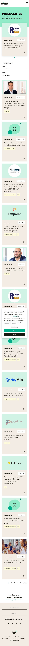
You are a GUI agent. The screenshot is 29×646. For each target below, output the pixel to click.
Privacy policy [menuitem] (7, 636)
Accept (14, 330)
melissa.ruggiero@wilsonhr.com (14, 599)
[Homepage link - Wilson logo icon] (14, 634)
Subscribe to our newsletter (13, 619)
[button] (27, 3)
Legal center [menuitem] (21, 636)
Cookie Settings (14, 327)
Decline (14, 334)
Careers (13, 613)
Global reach (14, 607)
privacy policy (16, 316)
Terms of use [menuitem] (14, 636)
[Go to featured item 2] (14, 57)
